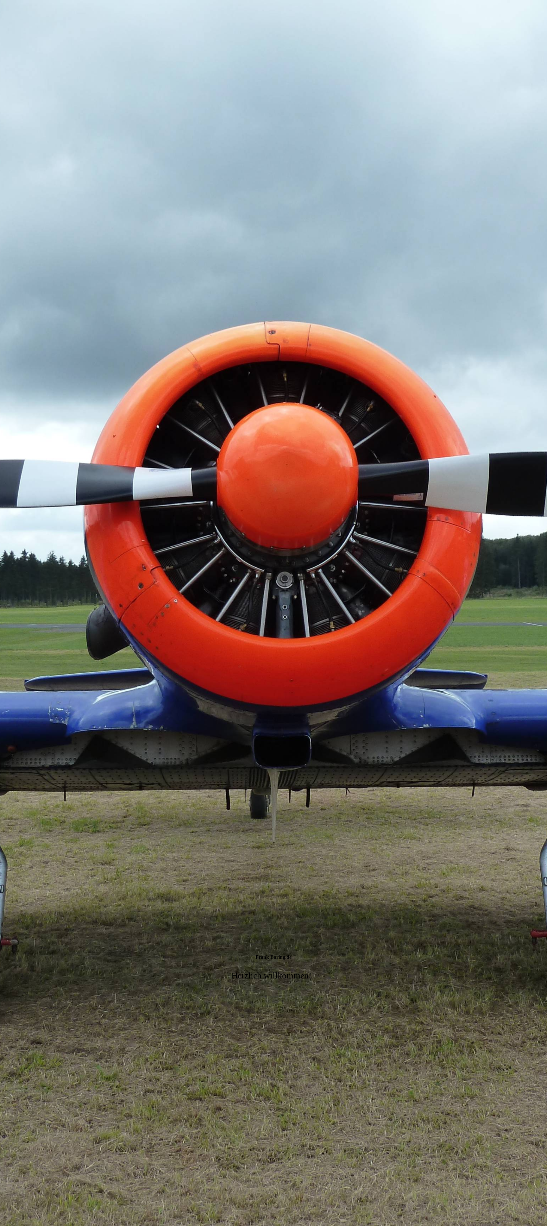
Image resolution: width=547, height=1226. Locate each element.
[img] (273, 613)
